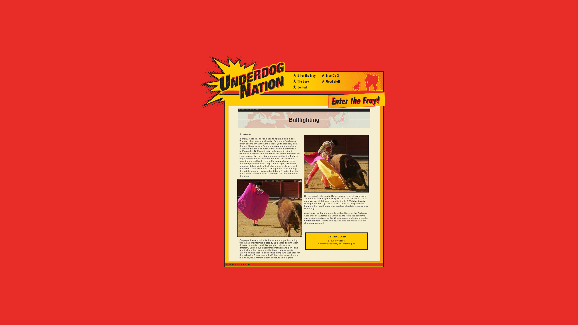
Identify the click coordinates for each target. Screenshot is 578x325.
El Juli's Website (336, 240)
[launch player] (333, 83)
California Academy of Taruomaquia (336, 243)
